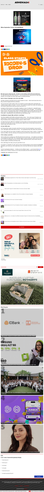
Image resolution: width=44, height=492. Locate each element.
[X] (4, 49)
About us (21, 485)
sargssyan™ (26, 488)
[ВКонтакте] (3, 49)
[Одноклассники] (1, 49)
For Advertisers (26, 485)
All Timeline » (22, 227)
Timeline (3, 175)
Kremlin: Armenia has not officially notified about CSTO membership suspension (26, 491)
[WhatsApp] (7, 49)
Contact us (17, 485)
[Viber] (6, 49)
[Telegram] (9, 49)
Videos (9, 4)
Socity (2, 46)
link (39, 149)
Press (7, 4)
